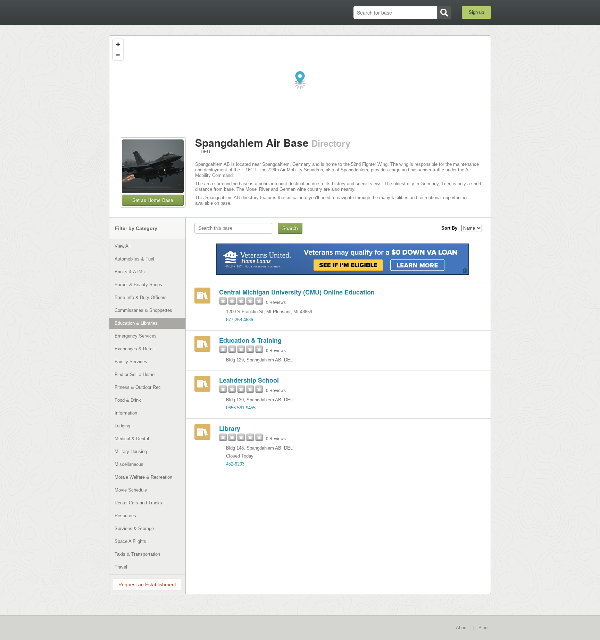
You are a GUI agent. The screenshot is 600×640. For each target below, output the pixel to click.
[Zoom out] (118, 55)
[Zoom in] (118, 44)
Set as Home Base (152, 200)
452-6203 (235, 464)
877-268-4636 (239, 319)
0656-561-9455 (241, 407)
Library (229, 428)
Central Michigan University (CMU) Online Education (297, 292)
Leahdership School (249, 380)
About (462, 627)
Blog (483, 627)
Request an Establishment (147, 584)
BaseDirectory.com (160, 12)
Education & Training (250, 340)
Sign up (476, 12)
